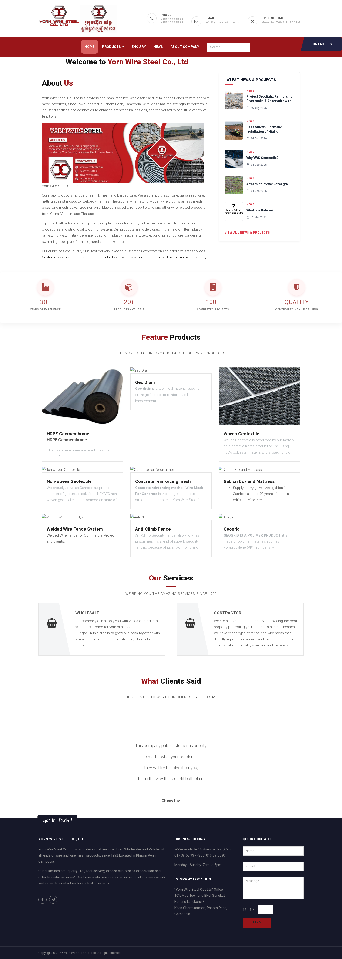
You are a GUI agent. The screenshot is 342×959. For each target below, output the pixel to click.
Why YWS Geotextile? (262, 158)
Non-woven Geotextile (69, 481)
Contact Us (321, 44)
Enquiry (139, 46)
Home (89, 46)
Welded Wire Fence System (75, 529)
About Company (185, 46)
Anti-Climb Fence (153, 529)
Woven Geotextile (241, 433)
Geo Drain (145, 382)
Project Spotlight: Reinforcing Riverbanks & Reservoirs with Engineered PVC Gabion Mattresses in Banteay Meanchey (269, 99)
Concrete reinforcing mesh (163, 481)
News (158, 46)
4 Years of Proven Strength (267, 184)
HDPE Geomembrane (68, 433)
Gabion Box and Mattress (249, 481)
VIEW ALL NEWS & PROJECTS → (249, 232)
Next (282, 775)
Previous (64, 775)
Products (112, 46)
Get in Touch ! (57, 820)
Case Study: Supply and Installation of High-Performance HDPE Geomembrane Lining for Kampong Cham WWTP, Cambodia (265, 129)
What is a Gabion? (260, 210)
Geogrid (232, 529)
